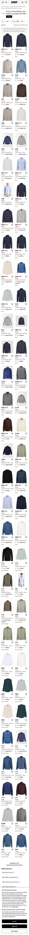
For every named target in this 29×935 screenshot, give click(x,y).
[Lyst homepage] (14, 2)
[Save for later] (12, 49)
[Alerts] (22, 2)
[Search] (6, 2)
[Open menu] (3, 2)
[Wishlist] (26, 2)
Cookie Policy (15, 907)
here (23, 31)
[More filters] (3, 21)
